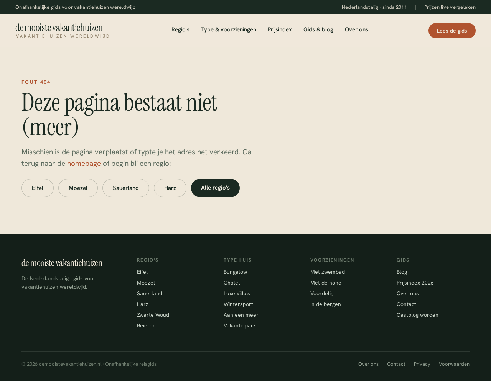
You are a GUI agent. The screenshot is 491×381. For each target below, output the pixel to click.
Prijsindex (280, 29)
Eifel (37, 188)
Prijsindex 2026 (415, 282)
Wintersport (238, 304)
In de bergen (325, 304)
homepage (84, 163)
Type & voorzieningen (228, 29)
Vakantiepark (240, 325)
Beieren (146, 325)
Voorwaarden (454, 364)
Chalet (232, 282)
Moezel (78, 188)
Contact (406, 304)
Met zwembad (327, 271)
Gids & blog (318, 29)
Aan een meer (241, 314)
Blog (402, 271)
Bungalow (235, 271)
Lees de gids (452, 30)
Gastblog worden (417, 314)
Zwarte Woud (153, 314)
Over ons (356, 29)
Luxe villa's (237, 293)
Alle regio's (215, 187)
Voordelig (321, 293)
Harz (170, 188)
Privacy (422, 364)
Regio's (180, 29)
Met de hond (325, 282)
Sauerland (126, 188)
